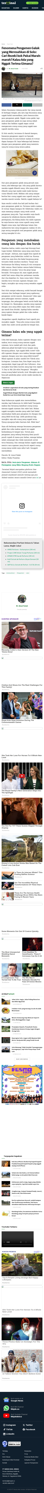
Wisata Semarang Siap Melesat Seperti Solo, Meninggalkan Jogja (25, 1019)
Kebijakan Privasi (29, 1460)
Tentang (5, 1451)
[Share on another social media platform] (37, 105)
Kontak (4, 1463)
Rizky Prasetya (27, 481)
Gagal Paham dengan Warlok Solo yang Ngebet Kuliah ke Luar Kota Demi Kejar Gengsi (20, 394)
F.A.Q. (26, 1454)
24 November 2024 (17, 1013)
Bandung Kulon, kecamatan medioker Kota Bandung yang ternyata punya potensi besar (27, 1214)
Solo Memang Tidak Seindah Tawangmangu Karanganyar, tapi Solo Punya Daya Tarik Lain (27, 1049)
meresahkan (11, 573)
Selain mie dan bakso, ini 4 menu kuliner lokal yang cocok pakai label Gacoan (26, 1174)
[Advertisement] (22, 26)
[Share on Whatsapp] (27, 105)
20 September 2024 (17, 1004)
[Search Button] (41, 3)
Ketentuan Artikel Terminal (10, 1460)
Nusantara (6, 8)
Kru (3, 1454)
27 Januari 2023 (17, 1022)
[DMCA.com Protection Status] (14, 1444)
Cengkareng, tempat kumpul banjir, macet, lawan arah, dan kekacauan (27, 1192)
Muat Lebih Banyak (22, 1059)
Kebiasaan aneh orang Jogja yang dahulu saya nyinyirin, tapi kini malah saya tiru (26, 1183)
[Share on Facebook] (7, 105)
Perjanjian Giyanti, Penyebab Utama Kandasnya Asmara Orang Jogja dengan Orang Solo (26, 1029)
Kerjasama (27, 1451)
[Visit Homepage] (9, 3)
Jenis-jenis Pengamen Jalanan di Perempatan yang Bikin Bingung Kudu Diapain (21, 464)
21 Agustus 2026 (17, 1168)
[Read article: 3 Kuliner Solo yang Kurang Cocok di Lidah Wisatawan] (6, 1011)
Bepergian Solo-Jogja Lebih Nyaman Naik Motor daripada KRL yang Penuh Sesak (26, 1039)
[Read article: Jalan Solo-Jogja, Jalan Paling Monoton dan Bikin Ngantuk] (6, 1001)
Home (3, 44)
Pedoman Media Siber (31, 1457)
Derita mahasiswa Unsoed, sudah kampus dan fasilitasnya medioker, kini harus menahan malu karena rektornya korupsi (26, 1202)
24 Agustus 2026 (17, 1177)
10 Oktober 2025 (17, 1043)
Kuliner (16, 8)
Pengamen (20, 573)
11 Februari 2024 (17, 1054)
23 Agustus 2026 (17, 1207)
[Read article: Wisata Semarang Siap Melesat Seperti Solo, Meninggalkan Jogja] (6, 1020)
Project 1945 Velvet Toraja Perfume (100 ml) (23, 553)
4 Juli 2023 (25, 68)
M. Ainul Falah (13, 68)
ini (37, 477)
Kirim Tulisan (33, 3)
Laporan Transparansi (31, 1463)
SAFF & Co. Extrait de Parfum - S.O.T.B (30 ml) (23, 565)
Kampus (25, 8)
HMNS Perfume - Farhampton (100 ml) (21, 549)
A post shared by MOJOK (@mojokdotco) (22, 535)
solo (27, 573)
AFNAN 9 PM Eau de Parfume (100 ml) (20, 556)
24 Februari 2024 (17, 1034)
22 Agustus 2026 (17, 1187)
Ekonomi (35, 8)
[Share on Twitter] (17, 105)
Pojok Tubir (10, 44)
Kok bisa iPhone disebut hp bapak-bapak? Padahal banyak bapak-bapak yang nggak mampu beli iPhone (27, 1164)
